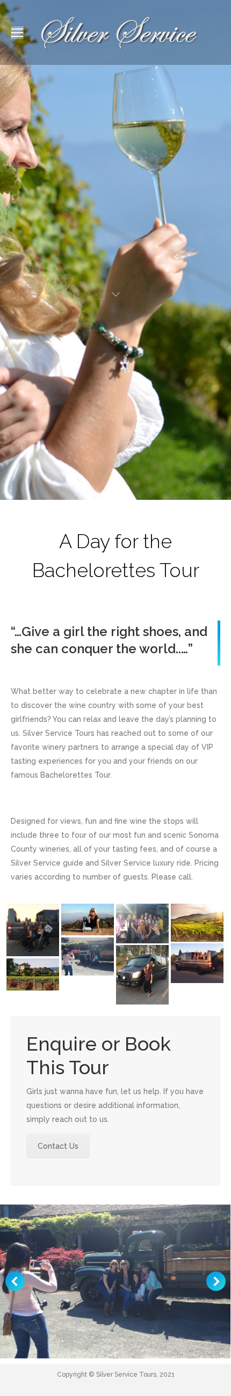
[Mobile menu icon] (17, 32)
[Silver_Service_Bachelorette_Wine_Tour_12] (87, 956)
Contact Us (58, 1146)
